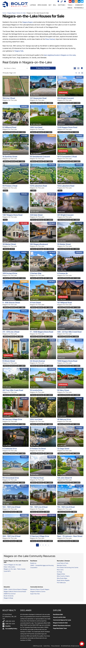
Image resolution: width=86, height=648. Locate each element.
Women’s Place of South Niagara (39, 589)
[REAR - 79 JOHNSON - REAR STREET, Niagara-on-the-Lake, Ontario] (70, 524)
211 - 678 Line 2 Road (11, 332)
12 (76, 73)
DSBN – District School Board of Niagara (15, 589)
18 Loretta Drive (36, 390)
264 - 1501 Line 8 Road (11, 536)
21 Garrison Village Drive (39, 536)
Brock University (8, 596)
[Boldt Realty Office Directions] (58, 1)
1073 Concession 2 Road (67, 157)
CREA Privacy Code (37, 645)
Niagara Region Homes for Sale (16, 13)
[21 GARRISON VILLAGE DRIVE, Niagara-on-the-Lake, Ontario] (43, 524)
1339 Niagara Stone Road (67, 127)
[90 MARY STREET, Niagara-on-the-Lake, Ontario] (70, 378)
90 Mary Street (63, 390)
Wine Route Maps (62, 578)
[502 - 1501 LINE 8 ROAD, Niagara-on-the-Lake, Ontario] (16, 495)
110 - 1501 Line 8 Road (66, 507)
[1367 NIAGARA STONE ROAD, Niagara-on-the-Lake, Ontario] (16, 203)
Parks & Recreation (9, 567)
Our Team (61, 5)
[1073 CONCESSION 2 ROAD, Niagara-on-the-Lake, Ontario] (70, 144)
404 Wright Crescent (65, 98)
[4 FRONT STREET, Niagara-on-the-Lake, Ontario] (43, 290)
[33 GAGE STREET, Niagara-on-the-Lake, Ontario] (70, 436)
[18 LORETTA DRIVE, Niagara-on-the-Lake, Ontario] (43, 378)
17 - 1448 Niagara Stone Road (41, 332)
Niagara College (8, 598)
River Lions (60, 569)
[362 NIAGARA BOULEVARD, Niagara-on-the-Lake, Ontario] (43, 232)
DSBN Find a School (9, 593)
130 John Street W (64, 478)
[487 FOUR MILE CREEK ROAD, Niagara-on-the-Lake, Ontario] (16, 378)
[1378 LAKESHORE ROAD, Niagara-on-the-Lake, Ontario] (43, 173)
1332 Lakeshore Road (65, 186)
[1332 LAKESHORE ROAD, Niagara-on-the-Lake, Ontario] (70, 173)
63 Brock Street (9, 361)
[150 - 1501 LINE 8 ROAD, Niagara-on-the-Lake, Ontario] (43, 495)
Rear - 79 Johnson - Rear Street (69, 536)
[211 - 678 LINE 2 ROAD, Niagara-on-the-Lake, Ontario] (16, 319)
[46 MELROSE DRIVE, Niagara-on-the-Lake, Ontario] (70, 407)
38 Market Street (9, 244)
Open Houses (42, 5)
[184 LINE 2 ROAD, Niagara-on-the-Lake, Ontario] (16, 86)
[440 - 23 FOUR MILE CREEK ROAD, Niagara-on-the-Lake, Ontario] (70, 319)
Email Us (7, 626)
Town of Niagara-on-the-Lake (12, 565)
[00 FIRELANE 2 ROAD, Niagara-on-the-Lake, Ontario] (16, 173)
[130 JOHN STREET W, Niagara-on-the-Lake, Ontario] (70, 465)
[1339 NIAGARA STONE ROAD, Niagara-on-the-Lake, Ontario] (70, 115)
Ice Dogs (59, 572)
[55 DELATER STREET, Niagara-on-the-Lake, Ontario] (70, 232)
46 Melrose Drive (64, 419)
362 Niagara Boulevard (39, 244)
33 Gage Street (63, 449)
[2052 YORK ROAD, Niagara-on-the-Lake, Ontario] (43, 407)
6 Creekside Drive (10, 449)
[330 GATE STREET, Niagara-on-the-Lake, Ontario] (43, 203)
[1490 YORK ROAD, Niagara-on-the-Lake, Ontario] (43, 115)
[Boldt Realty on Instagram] (76, 1)
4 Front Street (35, 303)
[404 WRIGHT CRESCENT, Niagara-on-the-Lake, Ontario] (70, 86)
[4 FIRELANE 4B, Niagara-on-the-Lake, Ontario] (70, 261)
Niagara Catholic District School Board (15, 591)
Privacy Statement (55, 645)
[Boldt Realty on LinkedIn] (79, 1)
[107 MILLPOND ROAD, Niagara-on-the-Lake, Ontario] (70, 290)
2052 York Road (36, 419)
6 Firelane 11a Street (38, 449)
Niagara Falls (18, 51)
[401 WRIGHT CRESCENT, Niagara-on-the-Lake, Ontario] (70, 203)
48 (82, 73)
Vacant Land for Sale (59, 617)
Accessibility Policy (11, 628)
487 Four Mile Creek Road (13, 390)
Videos (69, 8)
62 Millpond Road (9, 127)
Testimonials (78, 8)
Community (79, 5)
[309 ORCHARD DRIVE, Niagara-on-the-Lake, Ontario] (16, 261)
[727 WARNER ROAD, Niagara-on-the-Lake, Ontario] (43, 465)
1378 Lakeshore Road (38, 186)
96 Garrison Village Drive (12, 419)
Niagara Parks (61, 574)
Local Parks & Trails (62, 563)
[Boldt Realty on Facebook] (73, 1)
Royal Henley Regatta (63, 580)
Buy (50, 5)
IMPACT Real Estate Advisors (61, 625)
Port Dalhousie (61, 582)
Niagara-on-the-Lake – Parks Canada (14, 569)
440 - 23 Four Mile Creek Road (69, 332)
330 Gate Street (36, 215)
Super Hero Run (35, 593)
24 (79, 73)
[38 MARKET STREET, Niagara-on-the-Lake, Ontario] (16, 232)
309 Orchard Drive (10, 273)
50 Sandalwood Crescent (40, 157)
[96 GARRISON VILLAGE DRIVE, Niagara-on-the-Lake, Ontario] (16, 407)
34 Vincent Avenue (37, 361)
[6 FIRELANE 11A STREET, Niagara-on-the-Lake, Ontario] (43, 436)
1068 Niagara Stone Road (67, 361)
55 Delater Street (64, 244)
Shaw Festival (50, 39)
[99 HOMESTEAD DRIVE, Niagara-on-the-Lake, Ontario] (16, 465)
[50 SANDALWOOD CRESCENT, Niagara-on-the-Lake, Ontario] (43, 144)
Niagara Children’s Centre (37, 591)
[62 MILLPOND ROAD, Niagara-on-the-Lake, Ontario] (16, 115)
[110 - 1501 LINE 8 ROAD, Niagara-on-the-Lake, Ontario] (70, 495)
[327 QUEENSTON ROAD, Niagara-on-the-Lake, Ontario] (43, 86)
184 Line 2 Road (9, 98)
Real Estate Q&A (58, 614)
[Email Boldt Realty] (65, 1)
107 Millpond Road (64, 303)
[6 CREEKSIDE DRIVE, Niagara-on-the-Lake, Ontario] (16, 436)
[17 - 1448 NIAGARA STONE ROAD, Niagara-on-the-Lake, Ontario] (43, 319)
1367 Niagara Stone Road (12, 215)
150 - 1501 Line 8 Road (39, 507)
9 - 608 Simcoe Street (11, 303)
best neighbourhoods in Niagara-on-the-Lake (60, 55)
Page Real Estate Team (60, 628)
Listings (33, 5)
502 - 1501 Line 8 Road (11, 507)
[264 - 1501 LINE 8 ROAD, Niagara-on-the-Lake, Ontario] (16, 524)
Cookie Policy (47, 645)
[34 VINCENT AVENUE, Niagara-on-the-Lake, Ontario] (43, 349)
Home (4, 13)
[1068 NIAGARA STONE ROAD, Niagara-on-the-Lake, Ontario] (70, 349)
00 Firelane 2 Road (10, 186)
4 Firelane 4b (62, 273)
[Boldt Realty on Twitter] (82, 1)
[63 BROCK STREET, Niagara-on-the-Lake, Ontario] (16, 349)
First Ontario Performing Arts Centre (67, 567)
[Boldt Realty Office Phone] (62, 1)
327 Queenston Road (38, 98)
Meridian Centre (61, 565)
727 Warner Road (37, 478)
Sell (54, 5)
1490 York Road (36, 127)
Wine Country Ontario (63, 576)
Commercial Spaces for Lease (62, 620)
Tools (70, 5)
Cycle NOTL (7, 571)
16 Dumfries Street (10, 157)
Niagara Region (27, 22)
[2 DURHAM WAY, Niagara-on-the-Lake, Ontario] (43, 261)
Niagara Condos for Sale (60, 623)
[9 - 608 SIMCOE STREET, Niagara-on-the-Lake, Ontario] (16, 290)
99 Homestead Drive (11, 478)
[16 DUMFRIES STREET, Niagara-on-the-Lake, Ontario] (16, 144)
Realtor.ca (33, 563)
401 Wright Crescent (65, 215)
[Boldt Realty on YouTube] (70, 1)
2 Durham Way (35, 273)
